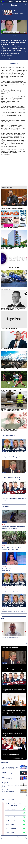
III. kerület (3, 38)
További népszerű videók (19, 643)
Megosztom (13, 63)
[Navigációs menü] (2, 5)
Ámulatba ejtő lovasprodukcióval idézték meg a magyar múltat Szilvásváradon (13, 527)
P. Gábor (15, 35)
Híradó (3, 765)
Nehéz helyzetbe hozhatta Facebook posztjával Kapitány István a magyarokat (12, 478)
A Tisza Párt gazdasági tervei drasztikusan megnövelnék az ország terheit (13, 456)
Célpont (4, 772)
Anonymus (3, 35)
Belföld (7, 18)
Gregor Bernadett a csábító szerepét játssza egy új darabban (13, 569)
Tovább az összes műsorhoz (18, 795)
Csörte (3, 777)
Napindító (4, 453)
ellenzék (21, 35)
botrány (9, 35)
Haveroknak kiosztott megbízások (11, 754)
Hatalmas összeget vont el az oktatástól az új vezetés (19, 12)
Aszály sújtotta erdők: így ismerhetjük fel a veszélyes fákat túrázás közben (13, 548)
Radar (3, 524)
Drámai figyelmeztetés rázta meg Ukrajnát (11, 637)
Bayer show (5, 782)
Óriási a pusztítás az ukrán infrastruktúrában (13, 611)
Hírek (3, 474)
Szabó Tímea (10, 38)
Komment (4, 752)
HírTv (2, 18)
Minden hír (21, 615)
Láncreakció (5, 790)
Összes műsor (20, 837)
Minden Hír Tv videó (18, 758)
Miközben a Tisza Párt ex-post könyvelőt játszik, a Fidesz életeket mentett (12, 734)
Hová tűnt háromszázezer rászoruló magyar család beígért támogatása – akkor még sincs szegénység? (13, 712)
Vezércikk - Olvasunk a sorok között (10, 496)
